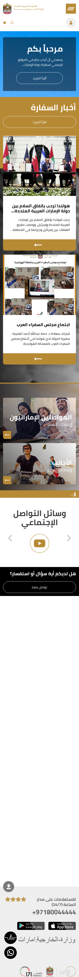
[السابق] (10, 538)
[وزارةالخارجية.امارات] (47, 940)
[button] (10, 938)
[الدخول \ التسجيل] (47, 23)
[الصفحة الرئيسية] (4, 23)
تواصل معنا (39, 587)
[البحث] (12, 23)
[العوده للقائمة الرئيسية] (23, 13)
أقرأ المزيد (39, 78)
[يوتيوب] (39, 543)
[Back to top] (8, 886)
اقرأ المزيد (39, 122)
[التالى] (69, 538)
